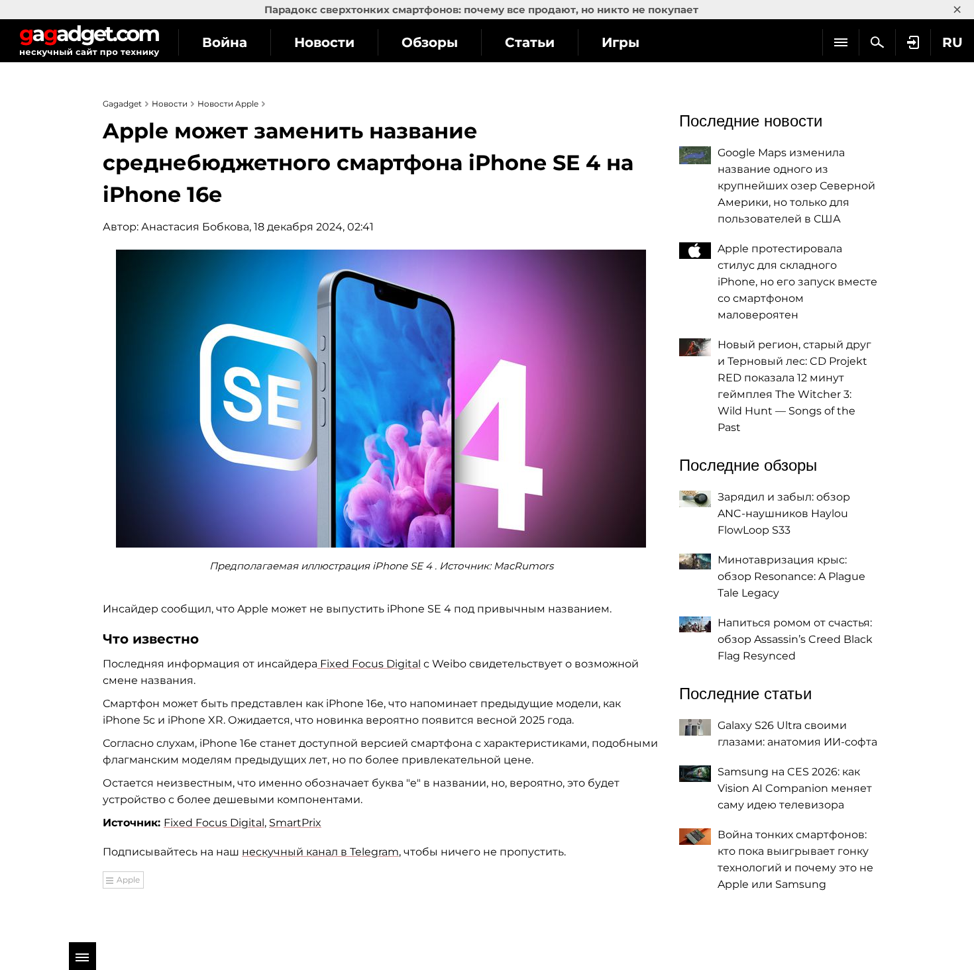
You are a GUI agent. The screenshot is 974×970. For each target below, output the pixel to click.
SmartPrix (295, 822)
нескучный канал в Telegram (320, 852)
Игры (620, 42)
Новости (324, 42)
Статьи (530, 42)
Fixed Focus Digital (369, 663)
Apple (128, 880)
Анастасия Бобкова (195, 226)
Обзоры (430, 42)
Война (224, 42)
